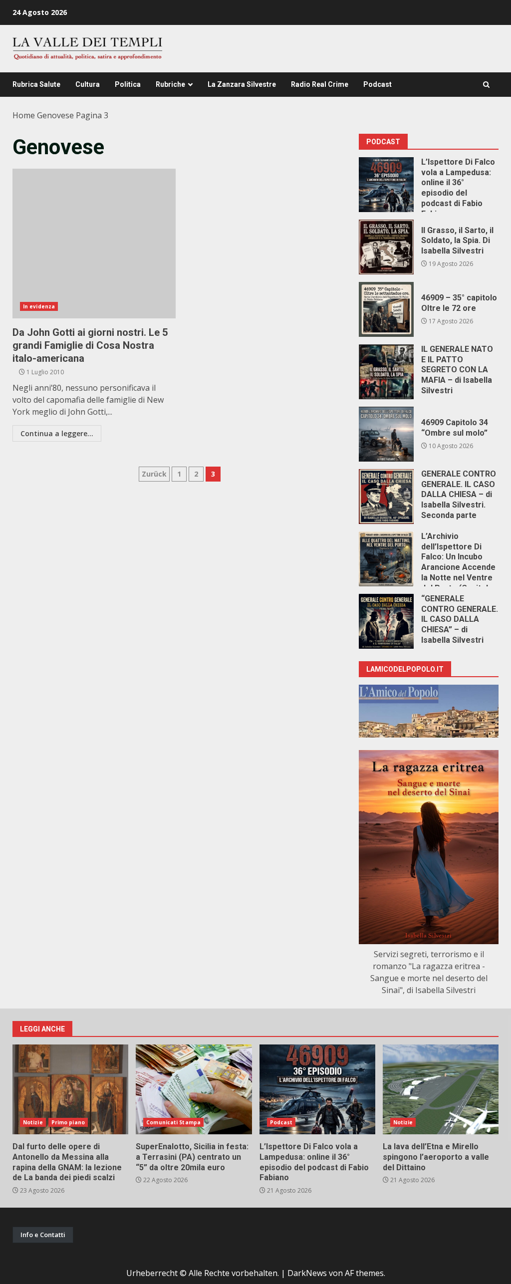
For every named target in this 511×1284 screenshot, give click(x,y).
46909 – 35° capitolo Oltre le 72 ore (386, 309)
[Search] (486, 84)
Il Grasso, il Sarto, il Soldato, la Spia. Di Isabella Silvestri (386, 247)
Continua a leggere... (56, 433)
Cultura (87, 84)
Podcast (377, 84)
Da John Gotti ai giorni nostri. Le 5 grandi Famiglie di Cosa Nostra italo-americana (94, 243)
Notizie (33, 1122)
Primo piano (68, 1122)
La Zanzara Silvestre (242, 84)
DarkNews (307, 1273)
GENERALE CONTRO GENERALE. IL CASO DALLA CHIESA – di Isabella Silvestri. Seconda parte (386, 496)
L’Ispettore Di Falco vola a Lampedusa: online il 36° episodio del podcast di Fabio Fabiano (386, 184)
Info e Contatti (42, 1234)
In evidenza (39, 306)
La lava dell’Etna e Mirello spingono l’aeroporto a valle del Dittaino (441, 1089)
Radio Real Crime (319, 84)
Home (23, 115)
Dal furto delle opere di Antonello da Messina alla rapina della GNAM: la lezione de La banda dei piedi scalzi (70, 1089)
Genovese (55, 115)
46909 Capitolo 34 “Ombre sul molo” (386, 434)
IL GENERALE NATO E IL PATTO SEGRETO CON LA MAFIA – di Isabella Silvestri (386, 371)
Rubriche (170, 84)
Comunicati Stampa (173, 1122)
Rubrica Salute (36, 84)
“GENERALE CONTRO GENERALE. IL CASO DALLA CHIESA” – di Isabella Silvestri (386, 621)
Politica (128, 84)
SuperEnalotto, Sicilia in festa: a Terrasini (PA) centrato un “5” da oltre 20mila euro (194, 1089)
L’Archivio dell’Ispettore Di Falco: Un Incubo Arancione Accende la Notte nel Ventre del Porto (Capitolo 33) (386, 558)
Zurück (154, 474)
